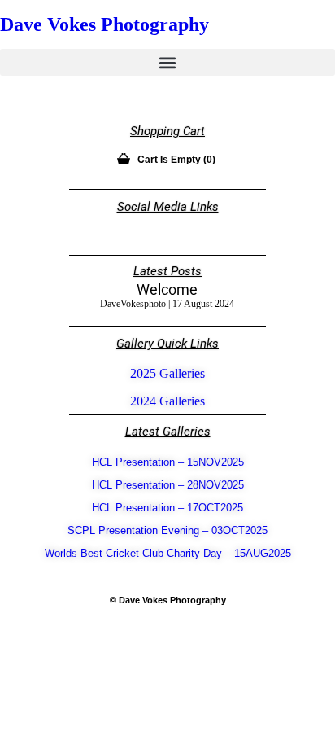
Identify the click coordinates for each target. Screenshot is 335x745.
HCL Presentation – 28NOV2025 (168, 485)
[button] (167, 62)
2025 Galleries (167, 373)
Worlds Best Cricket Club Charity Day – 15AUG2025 (168, 553)
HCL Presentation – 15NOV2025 (168, 462)
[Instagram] (154, 228)
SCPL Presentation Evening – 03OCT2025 (167, 530)
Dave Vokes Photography (104, 24)
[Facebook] (181, 228)
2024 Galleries (167, 401)
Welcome (167, 289)
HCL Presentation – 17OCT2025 (167, 508)
